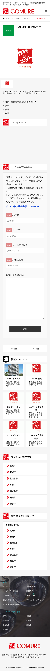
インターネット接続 (10, 591)
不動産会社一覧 (12, 525)
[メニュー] (46, 11)
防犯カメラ (30, 591)
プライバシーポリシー (34, 600)
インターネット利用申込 (12, 604)
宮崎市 (13, 466)
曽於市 (13, 504)
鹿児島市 (14, 491)
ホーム (5, 586)
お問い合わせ (31, 595)
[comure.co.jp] (19, 11)
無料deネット (31, 586)
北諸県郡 (14, 478)
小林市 (13, 485)
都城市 (13, 472)
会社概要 (6, 595)
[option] (25, 59)
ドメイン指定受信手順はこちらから (22, 206)
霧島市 (13, 497)
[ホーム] (3, 18)
